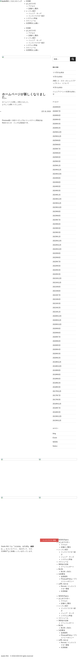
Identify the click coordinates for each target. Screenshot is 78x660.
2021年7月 (57, 295)
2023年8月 (57, 216)
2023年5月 (57, 228)
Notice (55, 446)
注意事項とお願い (32, 23)
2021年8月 (57, 291)
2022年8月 (57, 257)
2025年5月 (57, 157)
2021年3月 (57, 303)
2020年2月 (57, 358)
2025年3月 (57, 161)
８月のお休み (57, 87)
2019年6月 (57, 379)
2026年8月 (57, 107)
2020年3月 (57, 353)
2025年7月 (57, 149)
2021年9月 (57, 287)
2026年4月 (57, 119)
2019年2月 (57, 383)
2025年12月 (57, 132)
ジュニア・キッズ (34, 13)
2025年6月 (57, 153)
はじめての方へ (64, 542)
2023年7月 (57, 220)
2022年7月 (57, 262)
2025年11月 (57, 136)
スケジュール (31, 21)
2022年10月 (57, 249)
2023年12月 (57, 199)
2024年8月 (57, 182)
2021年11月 (57, 282)
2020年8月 (57, 333)
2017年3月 (57, 399)
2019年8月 (57, 374)
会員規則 (64, 576)
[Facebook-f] (42, 546)
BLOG (60, 569)
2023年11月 (57, 203)
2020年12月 (57, 316)
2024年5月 (57, 186)
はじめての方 (31, 3)
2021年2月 (57, 307)
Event (55, 438)
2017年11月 (57, 391)
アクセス (31, 6)
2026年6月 (57, 115)
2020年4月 (57, 349)
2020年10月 (57, 324)
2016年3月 (57, 412)
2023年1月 (57, 236)
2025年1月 (57, 165)
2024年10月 (57, 174)
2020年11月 (57, 320)
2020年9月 (57, 328)
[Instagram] (48, 546)
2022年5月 (57, 266)
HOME (28, 1)
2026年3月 (57, 124)
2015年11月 (57, 420)
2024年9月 (57, 178)
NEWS (55, 442)
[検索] (73, 59)
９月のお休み (57, 76)
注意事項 (61, 574)
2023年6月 (57, 224)
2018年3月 (57, 387)
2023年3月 (57, 232)
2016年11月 (57, 404)
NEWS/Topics (63, 540)
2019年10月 (57, 366)
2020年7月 (57, 337)
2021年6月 (57, 299)
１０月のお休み (58, 72)
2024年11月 (57, 170)
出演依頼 (64, 591)
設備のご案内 (33, 8)
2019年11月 (57, 362)
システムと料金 (31, 18)
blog (54, 433)
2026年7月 (57, 111)
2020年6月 (57, 341)
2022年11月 (57, 245)
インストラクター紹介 (36, 16)
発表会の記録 (63, 564)
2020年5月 (57, 345)
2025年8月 (57, 144)
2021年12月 (57, 278)
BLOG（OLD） (66, 571)
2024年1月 (57, 195)
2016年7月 (57, 408)
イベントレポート (67, 567)
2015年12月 (57, 416)
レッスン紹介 (31, 11)
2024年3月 (57, 190)
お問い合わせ (63, 584)
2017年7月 (57, 395)
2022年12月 (57, 241)
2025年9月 (57, 140)
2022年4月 (57, 270)
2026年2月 (57, 128)
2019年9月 (57, 370)
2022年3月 (57, 274)
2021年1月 (57, 312)
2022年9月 (57, 253)
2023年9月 (57, 211)
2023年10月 (57, 207)
